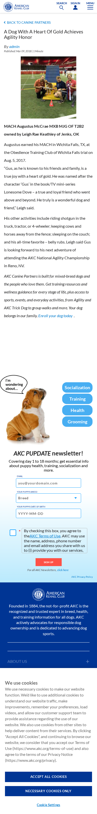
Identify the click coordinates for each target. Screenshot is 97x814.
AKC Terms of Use (45, 535)
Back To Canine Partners (29, 22)
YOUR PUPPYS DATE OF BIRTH (31, 507)
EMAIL (20, 476)
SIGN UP (48, 562)
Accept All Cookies (48, 777)
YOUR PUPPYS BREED (27, 492)
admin (14, 46)
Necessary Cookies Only (48, 791)
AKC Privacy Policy (82, 576)
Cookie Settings (48, 805)
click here (63, 570)
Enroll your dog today (55, 315)
